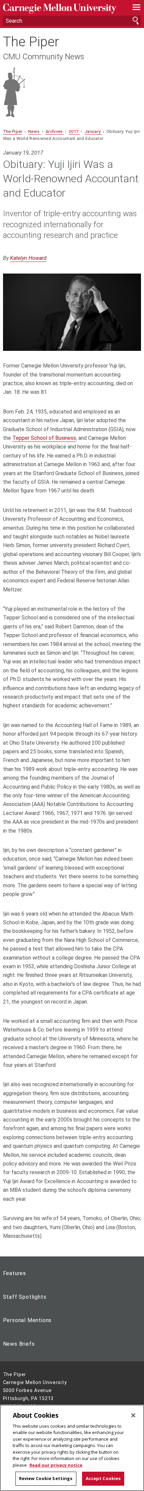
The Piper (31, 42)
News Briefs (19, 1344)
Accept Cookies (103, 1478)
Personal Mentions (27, 1320)
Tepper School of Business (44, 438)
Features (14, 1273)
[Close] (133, 1415)
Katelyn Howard (28, 258)
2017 (74, 131)
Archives (55, 131)
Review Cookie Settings (46, 1478)
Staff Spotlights (25, 1297)
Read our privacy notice (55, 1465)
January (93, 131)
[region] (72, 1448)
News (34, 131)
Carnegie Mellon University (62, 8)
